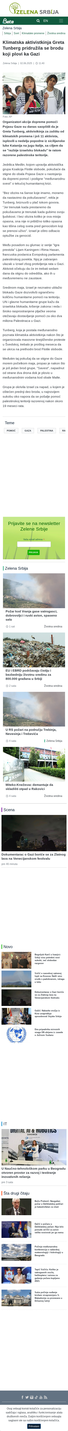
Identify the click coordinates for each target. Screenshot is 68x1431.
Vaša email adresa (34, 539)
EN (45, 21)
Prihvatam (34, 1426)
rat (64, 430)
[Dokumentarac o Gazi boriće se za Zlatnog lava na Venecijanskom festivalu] (34, 833)
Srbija (7, 33)
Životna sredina (56, 33)
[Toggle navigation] (61, 21)
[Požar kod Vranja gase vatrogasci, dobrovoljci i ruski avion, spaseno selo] (34, 590)
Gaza (28, 430)
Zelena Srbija (54, 740)
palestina (46, 430)
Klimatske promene (33, 33)
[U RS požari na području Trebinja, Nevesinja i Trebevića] (34, 709)
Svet (16, 33)
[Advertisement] (34, 480)
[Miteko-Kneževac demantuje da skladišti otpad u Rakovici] (34, 764)
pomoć (11, 430)
